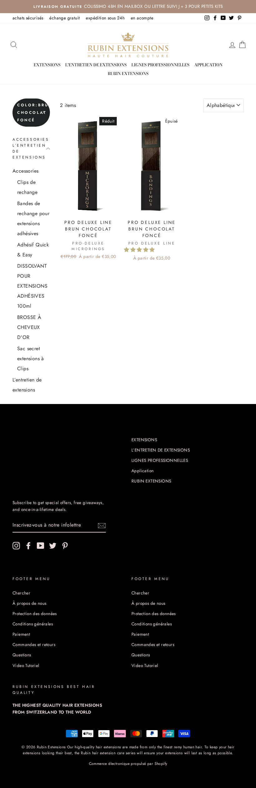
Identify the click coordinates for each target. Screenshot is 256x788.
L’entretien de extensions (27, 384)
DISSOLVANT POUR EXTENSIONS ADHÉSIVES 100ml (32, 286)
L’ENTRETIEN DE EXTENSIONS (96, 65)
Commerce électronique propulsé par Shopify (128, 763)
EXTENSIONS (47, 65)
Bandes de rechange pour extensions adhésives (33, 218)
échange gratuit (64, 18)
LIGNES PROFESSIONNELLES (160, 65)
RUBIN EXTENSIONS (128, 73)
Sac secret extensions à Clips (30, 358)
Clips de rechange (27, 187)
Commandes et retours (33, 644)
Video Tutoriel (25, 665)
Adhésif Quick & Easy (33, 249)
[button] (140, 249)
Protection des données (34, 613)
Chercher (21, 593)
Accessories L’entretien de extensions (30, 148)
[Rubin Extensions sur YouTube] (40, 545)
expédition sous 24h (105, 18)
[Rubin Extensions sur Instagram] (16, 545)
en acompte (142, 18)
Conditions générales (32, 624)
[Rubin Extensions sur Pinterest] (65, 545)
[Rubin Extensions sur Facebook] (28, 545)
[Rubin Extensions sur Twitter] (53, 545)
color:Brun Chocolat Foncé (33, 112)
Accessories (25, 170)
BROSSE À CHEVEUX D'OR (29, 327)
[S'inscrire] (102, 525)
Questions (21, 655)
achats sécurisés (27, 18)
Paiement (21, 634)
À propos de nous (29, 603)
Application (208, 65)
